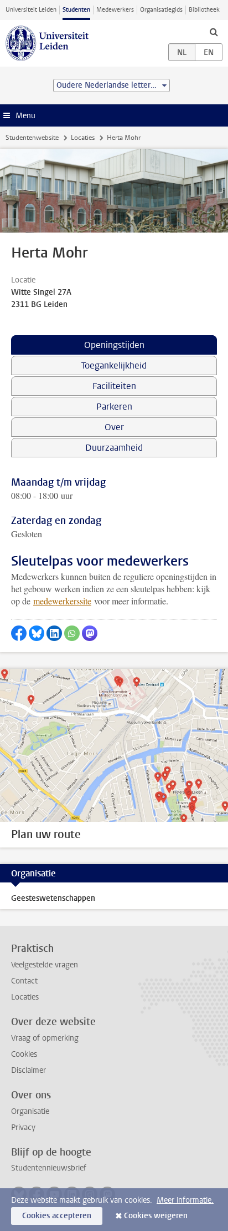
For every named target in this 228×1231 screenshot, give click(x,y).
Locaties (83, 137)
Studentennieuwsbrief (48, 1168)
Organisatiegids (161, 10)
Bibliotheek (204, 10)
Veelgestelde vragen (44, 965)
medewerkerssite (62, 601)
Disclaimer (28, 1070)
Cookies (24, 1054)
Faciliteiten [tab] (114, 386)
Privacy (23, 1127)
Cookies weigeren (156, 1215)
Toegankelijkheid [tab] (114, 365)
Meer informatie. (185, 1200)
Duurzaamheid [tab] (114, 447)
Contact (24, 981)
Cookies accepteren (56, 1215)
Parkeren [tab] (114, 406)
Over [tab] (114, 427)
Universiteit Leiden (31, 10)
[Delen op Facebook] (19, 633)
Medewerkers (115, 10)
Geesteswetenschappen (53, 898)
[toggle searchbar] (213, 32)
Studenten (76, 10)
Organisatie (30, 1111)
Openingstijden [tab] (114, 345)
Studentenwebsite (32, 137)
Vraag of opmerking (45, 1038)
